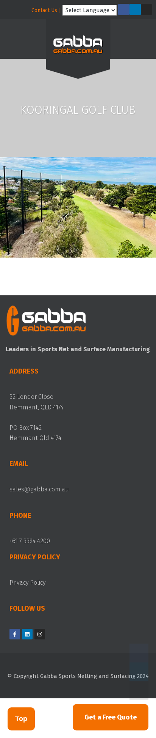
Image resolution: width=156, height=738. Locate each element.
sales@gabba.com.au (39, 489)
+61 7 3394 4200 (29, 541)
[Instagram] (146, 9)
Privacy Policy (27, 582)
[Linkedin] (135, 9)
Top (21, 719)
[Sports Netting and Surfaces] (78, 50)
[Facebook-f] (123, 9)
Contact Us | (46, 10)
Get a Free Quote (110, 717)
